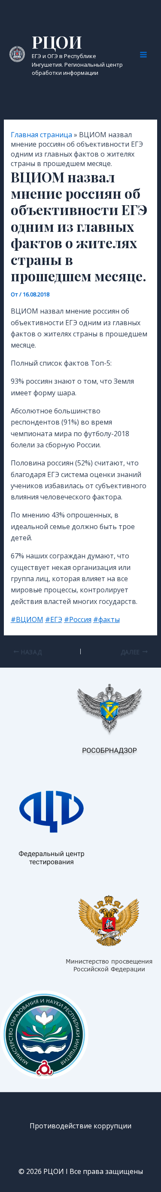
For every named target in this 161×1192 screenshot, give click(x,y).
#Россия (77, 619)
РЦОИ (57, 42)
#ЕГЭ (53, 619)
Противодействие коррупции (80, 1125)
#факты (106, 619)
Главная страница (41, 134)
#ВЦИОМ (27, 619)
